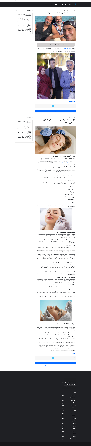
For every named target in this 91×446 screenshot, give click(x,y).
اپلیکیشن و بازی (72, 412)
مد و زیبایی (73, 430)
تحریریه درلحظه (71, 10)
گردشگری (73, 428)
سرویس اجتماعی (73, 434)
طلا (67, 382)
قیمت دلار (74, 386)
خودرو (70, 382)
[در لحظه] (75, 4)
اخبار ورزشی (73, 407)
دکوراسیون (73, 425)
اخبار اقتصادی (72, 397)
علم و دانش (73, 413)
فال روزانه (64, 382)
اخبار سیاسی (73, 402)
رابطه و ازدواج (73, 426)
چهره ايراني (74, 416)
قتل (72, 384)
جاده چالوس (74, 382)
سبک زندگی (56, 4)
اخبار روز (71, 4)
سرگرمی (52, 4)
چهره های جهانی (72, 421)
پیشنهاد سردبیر (73, 408)
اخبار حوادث (73, 398)
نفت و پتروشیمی (73, 439)
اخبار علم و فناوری (72, 403)
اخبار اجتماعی (73, 395)
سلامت (48, 4)
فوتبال (75, 384)
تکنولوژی (66, 4)
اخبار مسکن (73, 405)
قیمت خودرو (68, 384)
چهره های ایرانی (72, 101)
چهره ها (62, 4)
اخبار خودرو (73, 400)
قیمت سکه (70, 386)
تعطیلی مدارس (66, 380)
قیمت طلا (65, 386)
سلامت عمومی (72, 438)
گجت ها (73, 415)
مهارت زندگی (73, 431)
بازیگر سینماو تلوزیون (73, 380)
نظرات (56, 111)
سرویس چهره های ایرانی (67, 48)
